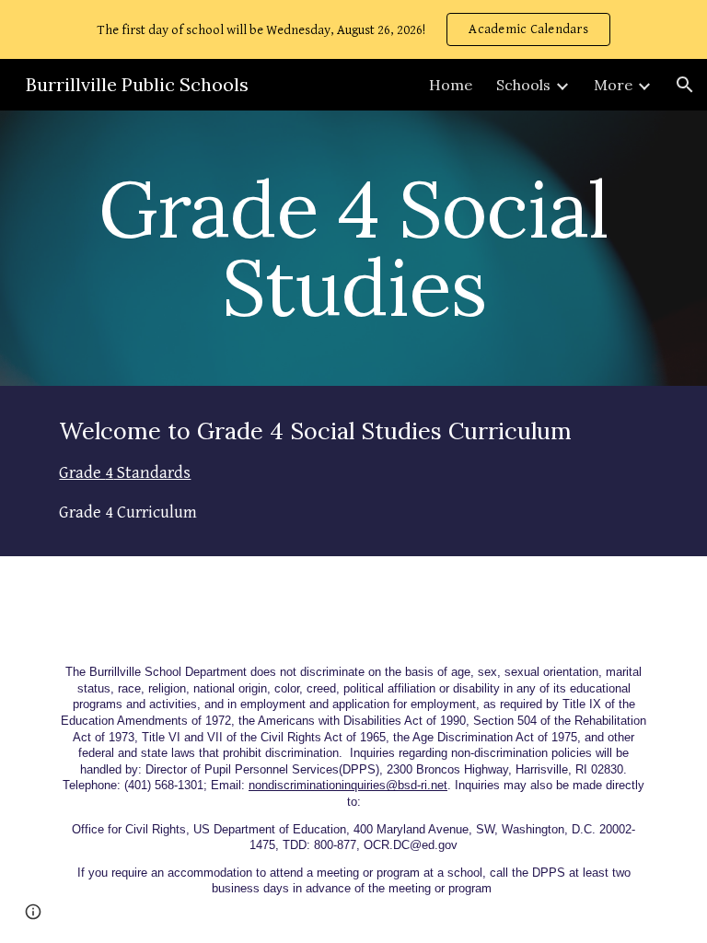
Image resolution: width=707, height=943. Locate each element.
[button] (685, 85)
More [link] (613, 85)
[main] (353, 248)
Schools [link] (523, 85)
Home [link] (450, 85)
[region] (353, 29)
